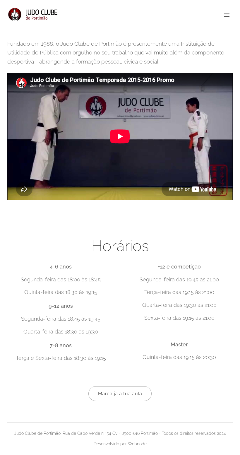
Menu (227, 14)
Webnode (137, 444)
